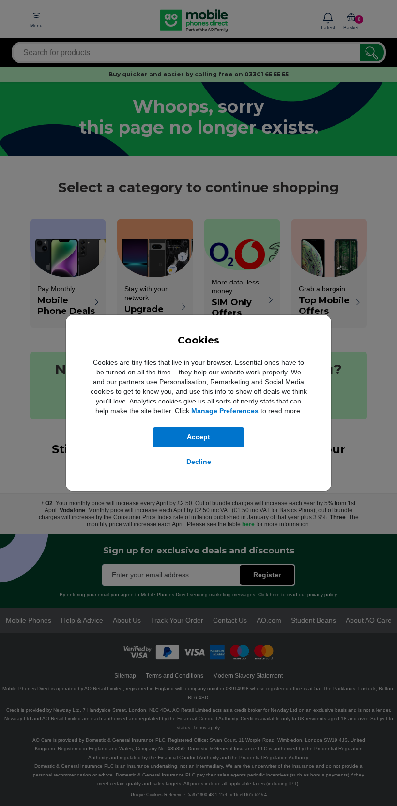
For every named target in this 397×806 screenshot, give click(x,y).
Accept (198, 437)
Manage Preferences (225, 411)
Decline (198, 461)
